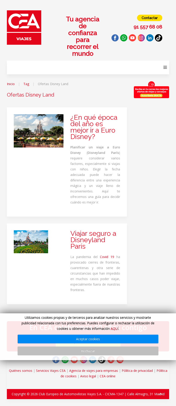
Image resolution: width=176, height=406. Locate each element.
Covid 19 (107, 257)
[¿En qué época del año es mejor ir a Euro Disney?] (38, 130)
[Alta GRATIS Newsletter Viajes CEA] (151, 89)
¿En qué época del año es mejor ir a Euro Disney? (93, 127)
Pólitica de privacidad (137, 370)
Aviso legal (88, 376)
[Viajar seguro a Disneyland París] (31, 241)
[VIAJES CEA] (24, 27)
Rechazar (88, 351)
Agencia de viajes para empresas (93, 370)
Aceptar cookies (88, 339)
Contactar (150, 18)
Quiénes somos (20, 370)
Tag (26, 84)
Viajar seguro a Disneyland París (93, 239)
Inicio (11, 84)
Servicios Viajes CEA (51, 370)
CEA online (108, 376)
